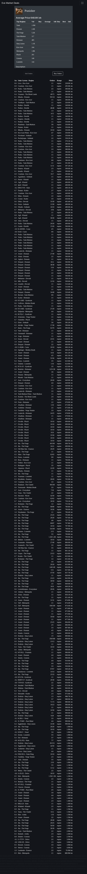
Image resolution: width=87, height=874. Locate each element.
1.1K (33, 44)
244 (33, 47)
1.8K (33, 51)
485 (33, 40)
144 (33, 62)
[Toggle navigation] (82, 3)
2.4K (33, 29)
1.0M (33, 25)
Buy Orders (58, 73)
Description (20, 67)
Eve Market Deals (10, 3)
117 (33, 36)
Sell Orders (28, 73)
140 (33, 58)
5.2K (33, 33)
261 (33, 55)
